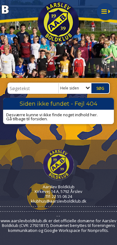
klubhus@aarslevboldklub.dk (58, 201)
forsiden (39, 119)
